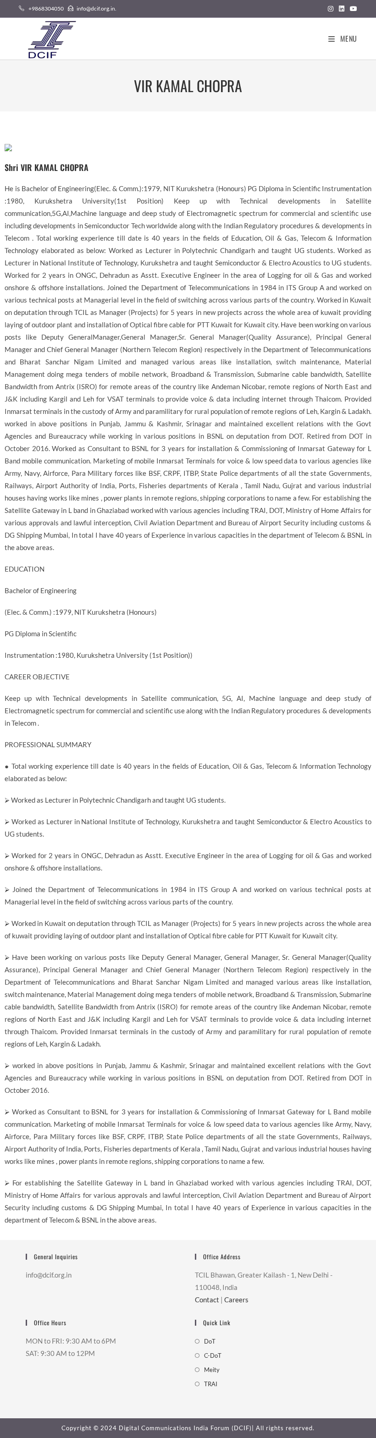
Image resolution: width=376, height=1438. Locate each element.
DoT (210, 1341)
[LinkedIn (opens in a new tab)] (341, 8)
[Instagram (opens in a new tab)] (330, 8)
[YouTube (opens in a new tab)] (352, 8)
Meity (212, 1369)
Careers (236, 1299)
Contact (207, 1299)
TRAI (210, 1384)
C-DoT (212, 1355)
